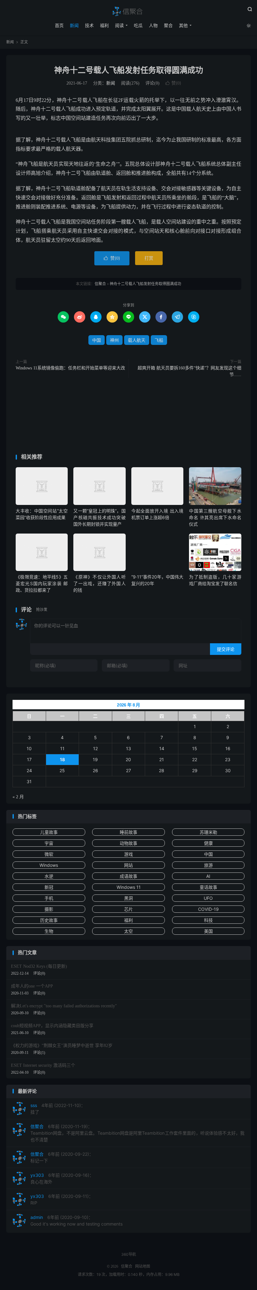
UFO (208, 898)
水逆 (49, 876)
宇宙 (49, 843)
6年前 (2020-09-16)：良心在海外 (62, 1178)
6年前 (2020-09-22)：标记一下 (61, 1157)
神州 (114, 340)
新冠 (49, 887)
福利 (104, 25)
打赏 (148, 258)
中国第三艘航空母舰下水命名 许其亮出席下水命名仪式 (215, 517)
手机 (49, 898)
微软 (49, 854)
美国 (208, 931)
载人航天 (136, 340)
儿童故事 (49, 832)
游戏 (128, 854)
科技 (208, 920)
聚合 (168, 25)
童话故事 (208, 887)
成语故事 (128, 876)
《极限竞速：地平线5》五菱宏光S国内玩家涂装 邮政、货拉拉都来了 (42, 583)
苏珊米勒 (208, 832)
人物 (153, 25)
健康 (208, 843)
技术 (89, 25)
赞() (173, 83)
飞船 (159, 340)
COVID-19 (208, 909)
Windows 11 (129, 887)
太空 (128, 931)
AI (208, 876)
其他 (183, 25)
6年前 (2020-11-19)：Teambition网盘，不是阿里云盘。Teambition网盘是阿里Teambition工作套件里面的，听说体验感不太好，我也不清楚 (137, 1133)
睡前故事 (128, 832)
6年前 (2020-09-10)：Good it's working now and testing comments (76, 1220)
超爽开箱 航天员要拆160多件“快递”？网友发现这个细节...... (189, 371)
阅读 (119, 25)
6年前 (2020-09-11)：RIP (61, 1199)
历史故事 (49, 920)
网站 (128, 865)
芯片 (128, 909)
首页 (59, 25)
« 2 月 (18, 796)
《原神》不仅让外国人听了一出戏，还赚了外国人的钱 (99, 583)
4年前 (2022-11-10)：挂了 (57, 1109)
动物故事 (128, 843)
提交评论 (225, 649)
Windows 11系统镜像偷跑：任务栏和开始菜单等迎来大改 (70, 368)
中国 (96, 340)
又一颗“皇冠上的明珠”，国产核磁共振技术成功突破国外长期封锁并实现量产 (99, 517)
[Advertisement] (128, 417)
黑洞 (128, 898)
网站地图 (142, 1266)
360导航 (128, 1254)
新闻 (74, 25)
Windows (48, 865)
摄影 (49, 909)
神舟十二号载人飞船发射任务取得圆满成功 (128, 70)
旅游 (208, 865)
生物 (49, 931)
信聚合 (128, 11)
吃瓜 (138, 25)
